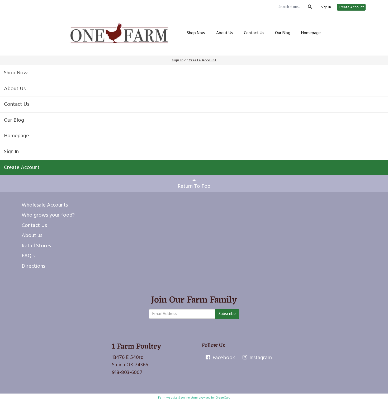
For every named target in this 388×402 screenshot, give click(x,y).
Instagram (260, 358)
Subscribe (227, 313)
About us (32, 235)
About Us (224, 33)
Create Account (351, 7)
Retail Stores (36, 246)
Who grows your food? (48, 215)
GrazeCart (222, 397)
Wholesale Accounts (45, 205)
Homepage (311, 33)
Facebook (223, 358)
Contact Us (254, 33)
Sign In (326, 7)
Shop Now (196, 33)
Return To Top (194, 186)
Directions (33, 266)
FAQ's (28, 256)
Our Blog (282, 33)
